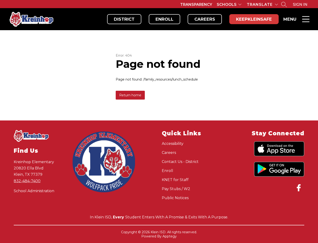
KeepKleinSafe (254, 19)
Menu (289, 19)
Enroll (164, 19)
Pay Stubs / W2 (176, 189)
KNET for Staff (175, 180)
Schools (227, 4)
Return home (130, 95)
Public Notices (175, 198)
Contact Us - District (180, 161)
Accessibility (172, 143)
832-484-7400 (27, 181)
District (124, 19)
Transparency (196, 4)
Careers (204, 19)
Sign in (300, 4)
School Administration (34, 191)
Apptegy (169, 236)
